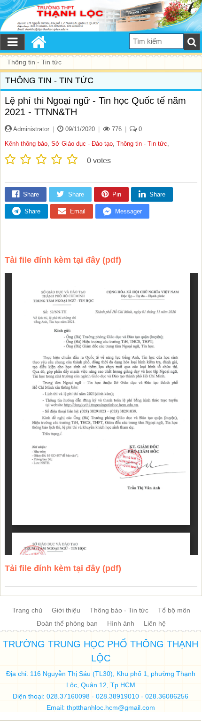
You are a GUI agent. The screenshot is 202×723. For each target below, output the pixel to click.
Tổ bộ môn (174, 610)
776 (116, 129)
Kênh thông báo (26, 143)
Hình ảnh (120, 623)
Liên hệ (155, 623)
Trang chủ (27, 610)
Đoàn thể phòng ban (67, 623)
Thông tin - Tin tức (142, 143)
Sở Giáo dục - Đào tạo (82, 143)
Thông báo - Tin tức (119, 610)
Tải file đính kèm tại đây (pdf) (63, 260)
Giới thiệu (66, 610)
